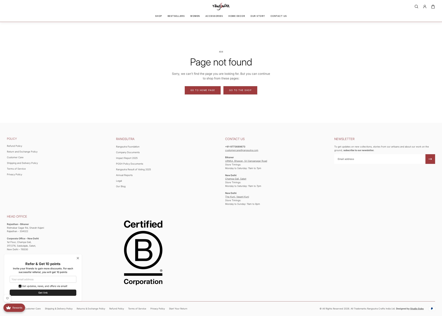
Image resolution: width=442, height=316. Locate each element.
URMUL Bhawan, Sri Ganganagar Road (246, 161)
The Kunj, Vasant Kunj (237, 196)
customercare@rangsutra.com (241, 150)
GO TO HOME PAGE (202, 90)
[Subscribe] (430, 159)
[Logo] (221, 6)
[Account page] (425, 6)
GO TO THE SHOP (240, 90)
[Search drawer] (416, 6)
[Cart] (433, 6)
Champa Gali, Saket (235, 178)
